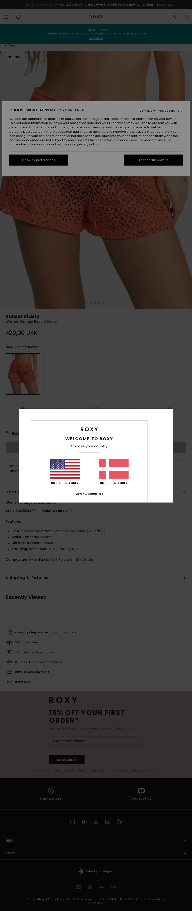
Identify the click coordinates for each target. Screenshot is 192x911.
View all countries (89, 494)
